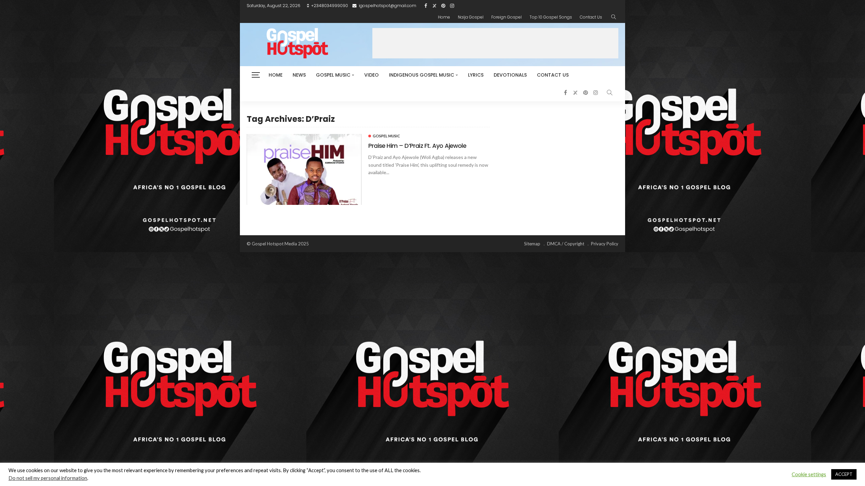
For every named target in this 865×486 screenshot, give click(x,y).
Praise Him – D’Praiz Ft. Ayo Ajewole (417, 145)
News (299, 75)
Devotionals (510, 75)
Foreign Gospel (506, 17)
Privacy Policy (604, 243)
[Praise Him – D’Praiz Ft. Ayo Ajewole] (304, 169)
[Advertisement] (495, 43)
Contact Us (591, 17)
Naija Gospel (471, 17)
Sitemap (532, 243)
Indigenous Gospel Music (421, 75)
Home (444, 17)
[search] (613, 17)
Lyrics (476, 75)
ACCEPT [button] (843, 474)
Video (371, 75)
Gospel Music (333, 75)
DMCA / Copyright (565, 243)
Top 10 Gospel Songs (550, 17)
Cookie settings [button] (809, 474)
